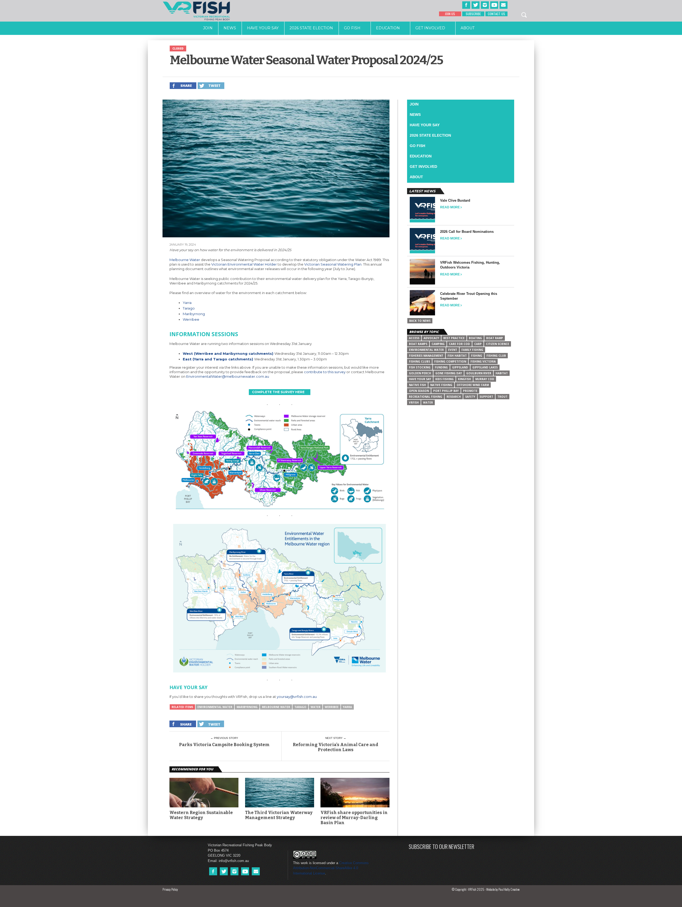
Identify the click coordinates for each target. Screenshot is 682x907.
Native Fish (417, 385)
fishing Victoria (483, 361)
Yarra (187, 302)
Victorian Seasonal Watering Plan (333, 264)
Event (452, 350)
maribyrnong (247, 707)
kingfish (464, 379)
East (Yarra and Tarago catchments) (218, 359)
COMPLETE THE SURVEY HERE (278, 392)
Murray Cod (484, 379)
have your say (420, 379)
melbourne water (276, 707)
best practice (454, 338)
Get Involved (430, 28)
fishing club (496, 355)
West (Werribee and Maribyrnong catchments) (228, 353)
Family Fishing (472, 350)
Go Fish (352, 28)
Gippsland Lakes (485, 367)
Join (208, 28)
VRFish (414, 402)
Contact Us (496, 13)
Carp (478, 344)
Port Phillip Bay (446, 391)
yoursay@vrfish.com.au (297, 696)
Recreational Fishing (425, 396)
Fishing (476, 355)
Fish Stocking (420, 367)
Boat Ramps (418, 344)
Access (414, 338)
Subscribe (473, 13)
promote (470, 391)
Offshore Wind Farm (473, 385)
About (467, 28)
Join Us (450, 13)
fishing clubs (419, 361)
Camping (438, 344)
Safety (470, 396)
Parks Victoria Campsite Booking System (224, 744)
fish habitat (457, 355)
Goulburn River (478, 373)
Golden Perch (420, 373)
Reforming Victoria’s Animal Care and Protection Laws (335, 747)
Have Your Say (263, 28)
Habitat (502, 373)
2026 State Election (311, 28)
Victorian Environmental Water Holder (244, 264)
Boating (475, 338)
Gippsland (460, 367)
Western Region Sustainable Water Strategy (201, 815)
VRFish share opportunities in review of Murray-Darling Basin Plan (354, 817)
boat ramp (494, 338)
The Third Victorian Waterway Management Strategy (278, 815)
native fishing (441, 385)
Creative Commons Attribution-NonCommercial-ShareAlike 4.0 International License (331, 868)
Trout (502, 396)
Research (453, 396)
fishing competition (450, 361)
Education (388, 28)
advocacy (431, 338)
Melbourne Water (184, 260)
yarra (347, 707)
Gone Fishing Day (448, 373)
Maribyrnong (194, 314)
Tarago (189, 308)
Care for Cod (459, 344)
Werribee (191, 319)
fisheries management (426, 355)
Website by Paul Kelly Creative (502, 889)
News (230, 28)
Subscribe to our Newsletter (441, 846)
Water (315, 707)
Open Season (419, 391)
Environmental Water (214, 707)
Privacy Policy (170, 889)
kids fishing (444, 379)
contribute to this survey (325, 372)
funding (441, 367)
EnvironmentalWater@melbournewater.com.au (227, 376)
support (486, 396)
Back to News (420, 321)
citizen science (497, 344)
